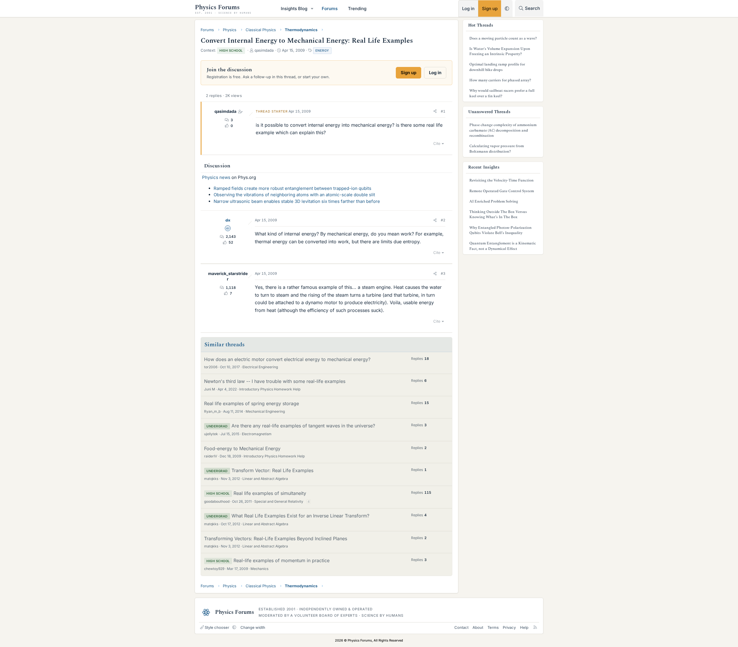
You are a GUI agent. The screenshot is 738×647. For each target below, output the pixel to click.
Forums (330, 8)
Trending (357, 8)
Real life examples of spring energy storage (251, 403)
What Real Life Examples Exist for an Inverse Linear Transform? (300, 516)
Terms (493, 627)
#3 (443, 273)
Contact (461, 627)
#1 (443, 111)
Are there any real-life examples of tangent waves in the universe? (303, 426)
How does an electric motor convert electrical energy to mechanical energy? (287, 359)
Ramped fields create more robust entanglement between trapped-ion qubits (292, 188)
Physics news (216, 177)
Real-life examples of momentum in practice (282, 560)
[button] (312, 8)
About (477, 627)
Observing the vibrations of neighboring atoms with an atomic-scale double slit (294, 194)
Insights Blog (294, 8)
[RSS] (535, 627)
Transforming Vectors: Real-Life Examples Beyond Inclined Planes (275, 538)
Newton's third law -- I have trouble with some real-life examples (274, 381)
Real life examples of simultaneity (270, 493)
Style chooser (217, 627)
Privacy (509, 627)
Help (524, 627)
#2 (443, 220)
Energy (322, 50)
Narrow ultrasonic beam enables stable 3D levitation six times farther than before (297, 201)
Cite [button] (436, 143)
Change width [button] (252, 627)
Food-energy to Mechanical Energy (242, 448)
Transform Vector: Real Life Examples (272, 470)
